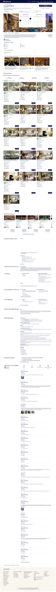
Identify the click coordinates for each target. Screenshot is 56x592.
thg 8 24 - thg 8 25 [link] (21, 78)
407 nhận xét (6, 368)
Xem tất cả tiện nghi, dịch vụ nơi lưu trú (25, 296)
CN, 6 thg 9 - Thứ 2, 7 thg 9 (25, 11)
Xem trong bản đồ (23, 253)
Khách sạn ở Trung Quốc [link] (6, 575)
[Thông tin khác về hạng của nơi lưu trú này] (7, 7)
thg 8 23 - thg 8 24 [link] (9, 78)
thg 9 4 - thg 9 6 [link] (46, 78)
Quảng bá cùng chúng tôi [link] (27, 576)
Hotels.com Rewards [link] (46, 575)
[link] (45, 11)
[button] (22, 19)
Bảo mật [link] (35, 574)
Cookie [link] (35, 575)
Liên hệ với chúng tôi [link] (16, 575)
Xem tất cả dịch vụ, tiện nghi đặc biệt (25, 313)
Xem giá (17, 103)
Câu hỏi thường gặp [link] (16, 574)
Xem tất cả (5, 48)
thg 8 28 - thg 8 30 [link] (34, 78)
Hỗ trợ (41, 1)
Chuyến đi (44, 1)
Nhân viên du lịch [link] (26, 577)
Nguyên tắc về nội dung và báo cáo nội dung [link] (38, 577)
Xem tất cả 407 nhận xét (7, 40)
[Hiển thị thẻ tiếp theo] (52, 224)
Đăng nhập (51, 1)
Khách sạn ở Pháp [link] (5, 579)
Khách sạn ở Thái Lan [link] (5, 582)
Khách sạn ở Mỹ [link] (5, 574)
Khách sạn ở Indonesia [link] (6, 583)
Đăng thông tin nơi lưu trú (35, 1)
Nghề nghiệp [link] (45, 574)
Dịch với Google (23, 373)
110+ (50, 30)
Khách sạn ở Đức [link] (5, 578)
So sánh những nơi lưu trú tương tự (28, 234)
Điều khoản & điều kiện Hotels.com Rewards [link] (38, 579)
